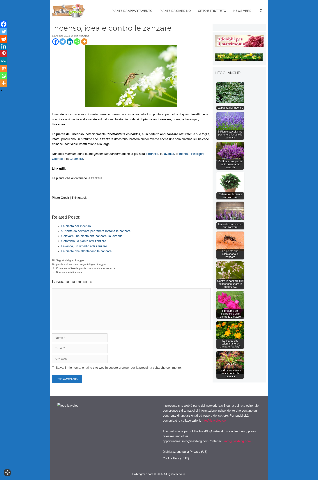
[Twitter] (62, 41)
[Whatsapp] (77, 41)
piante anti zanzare (67, 264)
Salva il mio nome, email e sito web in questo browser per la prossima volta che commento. (119, 367)
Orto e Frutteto (212, 10)
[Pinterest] (3, 53)
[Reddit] (3, 39)
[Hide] (1, 90)
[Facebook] (55, 41)
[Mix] (3, 68)
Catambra (76, 159)
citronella (152, 154)
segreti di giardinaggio (93, 264)
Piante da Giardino (175, 10)
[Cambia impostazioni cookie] (7, 472)
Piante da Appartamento (132, 10)
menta (183, 154)
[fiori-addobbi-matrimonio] (239, 46)
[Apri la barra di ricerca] (261, 10)
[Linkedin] (70, 41)
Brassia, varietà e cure (69, 272)
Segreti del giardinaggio (70, 260)
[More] (84, 41)
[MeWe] (3, 61)
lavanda (168, 154)
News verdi (242, 10)
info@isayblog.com (215, 420)
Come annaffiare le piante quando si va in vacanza (85, 268)
